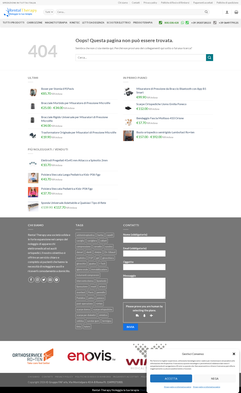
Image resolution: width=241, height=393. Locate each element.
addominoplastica (85, 235)
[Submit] (209, 57)
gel (97, 258)
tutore (87, 326)
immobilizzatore (99, 269)
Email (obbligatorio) (135, 248)
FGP (91, 258)
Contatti (136, 2)
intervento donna (85, 280)
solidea (80, 320)
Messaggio (129, 275)
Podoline (81, 298)
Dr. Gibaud (110, 252)
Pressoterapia (142, 22)
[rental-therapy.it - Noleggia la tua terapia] (20, 12)
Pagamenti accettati (203, 2)
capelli (110, 235)
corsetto (98, 246)
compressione (84, 246)
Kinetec (75, 22)
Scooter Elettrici (119, 22)
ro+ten (99, 303)
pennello (101, 292)
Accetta (171, 378)
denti (88, 252)
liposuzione (82, 286)
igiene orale (82, 269)
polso (91, 298)
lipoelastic (102, 280)
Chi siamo (123, 2)
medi (93, 286)
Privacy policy (150, 2)
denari (80, 252)
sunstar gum (93, 320)
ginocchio (81, 263)
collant (103, 240)
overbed (81, 292)
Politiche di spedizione (227, 2)
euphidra (81, 258)
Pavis (91, 292)
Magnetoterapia (56, 22)
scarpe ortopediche (102, 309)
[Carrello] (236, 12)
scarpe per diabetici (86, 315)
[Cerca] (206, 12)
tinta (79, 326)
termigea (106, 320)
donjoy (98, 252)
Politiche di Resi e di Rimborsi (175, 2)
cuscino (108, 246)
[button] (234, 354)
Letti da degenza (93, 22)
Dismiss (144, 390)
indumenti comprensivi (88, 275)
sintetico (103, 315)
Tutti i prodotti (13, 22)
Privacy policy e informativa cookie (177, 387)
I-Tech (102, 263)
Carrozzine (35, 22)
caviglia (80, 240)
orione (102, 286)
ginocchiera (108, 258)
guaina (92, 263)
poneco (100, 298)
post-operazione (85, 303)
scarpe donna (83, 309)
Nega (215, 378)
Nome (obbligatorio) (135, 234)
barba (100, 235)
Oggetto (128, 261)
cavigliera (92, 240)
